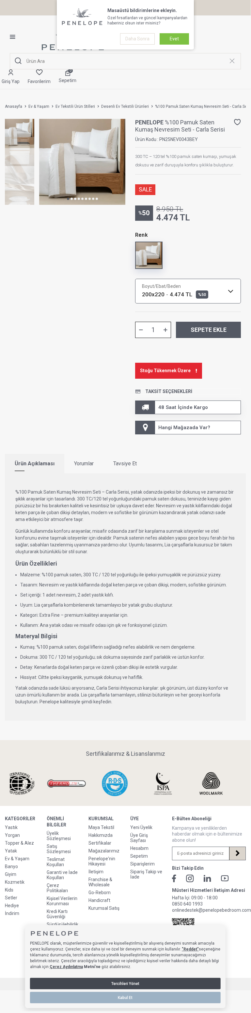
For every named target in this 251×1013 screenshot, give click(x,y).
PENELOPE (150, 122)
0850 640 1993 (187, 904)
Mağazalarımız (103, 850)
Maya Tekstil (101, 827)
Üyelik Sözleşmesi (59, 836)
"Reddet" (190, 949)
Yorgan (12, 835)
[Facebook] (174, 878)
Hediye (12, 905)
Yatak (11, 850)
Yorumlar (84, 463)
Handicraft (99, 900)
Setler (11, 897)
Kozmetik (14, 882)
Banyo (11, 866)
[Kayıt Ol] (237, 853)
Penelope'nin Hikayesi (101, 861)
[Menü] (15, 37)
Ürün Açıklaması (35, 463)
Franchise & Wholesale (100, 882)
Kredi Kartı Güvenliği (57, 914)
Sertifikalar (99, 843)
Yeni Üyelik (141, 827)
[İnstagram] (190, 878)
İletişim (95, 871)
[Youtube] (225, 878)
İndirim (12, 913)
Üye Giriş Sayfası (139, 838)
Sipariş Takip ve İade (146, 874)
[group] (82, 162)
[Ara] (18, 61)
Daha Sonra (137, 38)
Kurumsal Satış (103, 908)
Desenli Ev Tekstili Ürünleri (125, 106)
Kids (9, 890)
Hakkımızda (100, 835)
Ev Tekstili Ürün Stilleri (75, 106)
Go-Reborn (99, 892)
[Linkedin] (207, 878)
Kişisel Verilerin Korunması (62, 901)
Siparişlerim (142, 863)
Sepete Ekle (209, 329)
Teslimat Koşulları (56, 862)
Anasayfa (13, 106)
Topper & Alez (19, 843)
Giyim (10, 874)
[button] (68, 199)
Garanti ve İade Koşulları (62, 875)
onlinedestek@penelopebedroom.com (211, 910)
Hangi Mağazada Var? (184, 427)
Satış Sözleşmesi (59, 849)
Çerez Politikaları (57, 888)
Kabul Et (125, 997)
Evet (174, 38)
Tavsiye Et (125, 463)
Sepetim (139, 856)
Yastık (11, 827)
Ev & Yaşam (38, 106)
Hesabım (139, 848)
